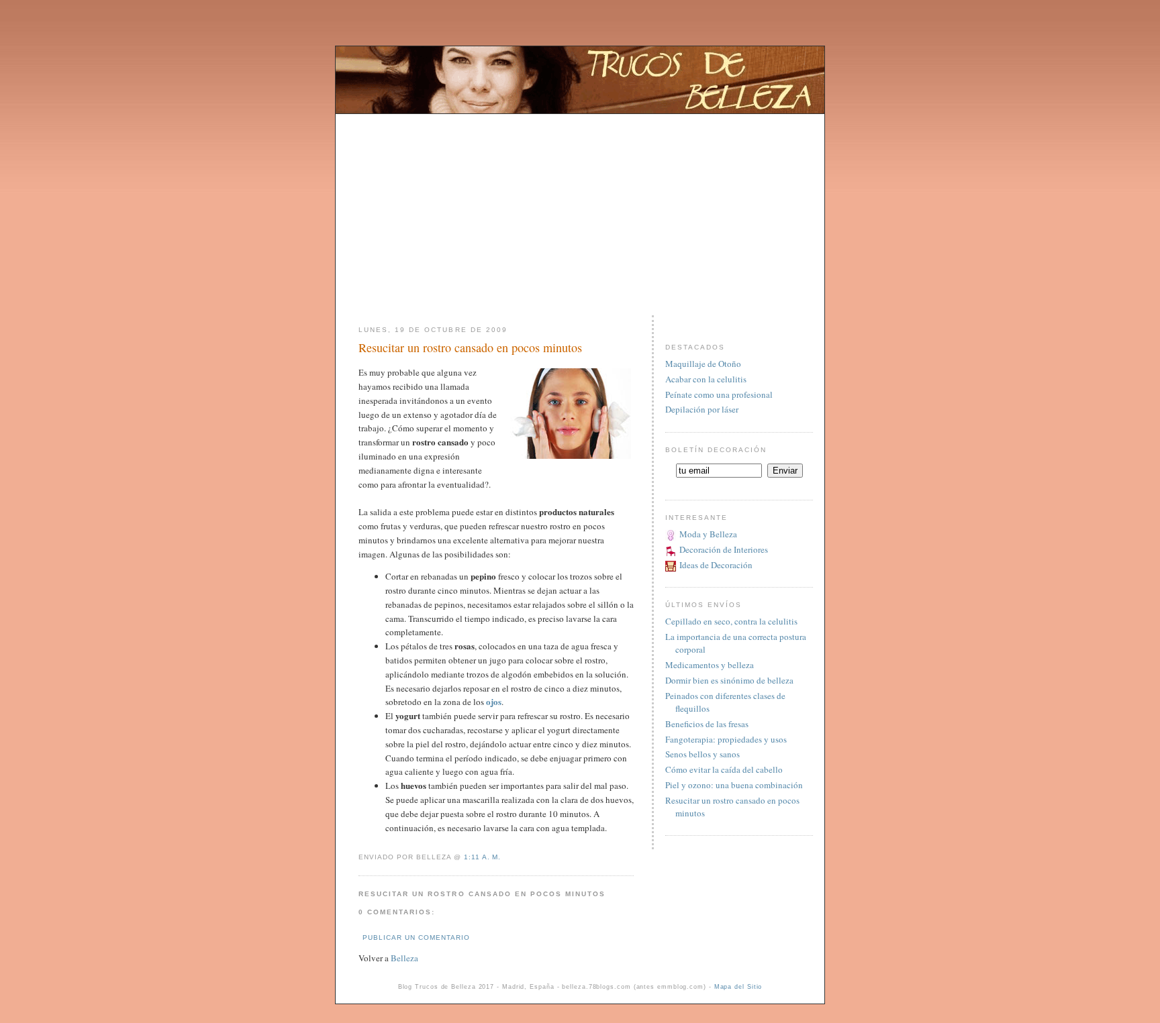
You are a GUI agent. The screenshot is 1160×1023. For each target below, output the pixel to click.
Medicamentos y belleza (709, 665)
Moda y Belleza (708, 534)
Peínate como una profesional (719, 394)
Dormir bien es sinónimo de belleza (729, 680)
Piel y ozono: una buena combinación (734, 785)
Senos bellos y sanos (702, 754)
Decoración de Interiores (723, 549)
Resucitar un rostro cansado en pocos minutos (470, 347)
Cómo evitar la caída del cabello (724, 769)
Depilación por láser (701, 409)
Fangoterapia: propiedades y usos (726, 739)
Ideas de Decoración (716, 565)
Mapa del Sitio (738, 986)
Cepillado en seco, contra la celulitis (731, 621)
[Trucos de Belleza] (580, 110)
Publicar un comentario (416, 937)
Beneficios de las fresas (706, 724)
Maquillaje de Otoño (703, 364)
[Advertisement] (580, 208)
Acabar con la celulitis (705, 379)
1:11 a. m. (482, 857)
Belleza (404, 958)
